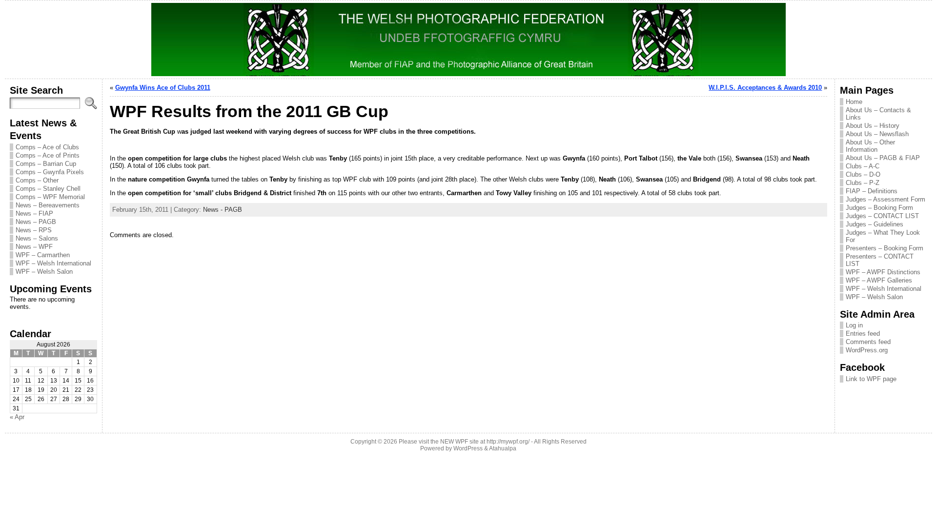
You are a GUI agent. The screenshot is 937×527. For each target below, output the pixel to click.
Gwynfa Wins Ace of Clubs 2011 (162, 87)
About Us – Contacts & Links (878, 113)
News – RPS (34, 230)
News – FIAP (34, 213)
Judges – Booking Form (879, 207)
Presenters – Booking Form (884, 248)
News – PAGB (36, 221)
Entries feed (863, 333)
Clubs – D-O (863, 174)
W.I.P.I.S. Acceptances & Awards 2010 (765, 87)
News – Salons (37, 238)
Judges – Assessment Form (885, 199)
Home (854, 101)
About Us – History (872, 125)
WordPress (468, 448)
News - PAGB (222, 209)
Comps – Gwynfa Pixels (50, 172)
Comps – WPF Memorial (50, 197)
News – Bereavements (48, 205)
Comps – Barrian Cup (46, 163)
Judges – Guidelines (874, 224)
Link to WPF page (871, 379)
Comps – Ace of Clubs (47, 147)
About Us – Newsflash (877, 134)
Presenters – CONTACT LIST (880, 260)
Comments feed (868, 341)
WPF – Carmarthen (43, 255)
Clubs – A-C (862, 166)
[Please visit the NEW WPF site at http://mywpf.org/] (469, 39)
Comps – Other (37, 180)
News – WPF (34, 246)
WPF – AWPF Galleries (879, 280)
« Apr (17, 417)
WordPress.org (867, 350)
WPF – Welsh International (53, 263)
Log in (854, 325)
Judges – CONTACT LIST (882, 216)
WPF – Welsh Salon (44, 271)
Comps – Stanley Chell (48, 188)
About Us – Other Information (870, 146)
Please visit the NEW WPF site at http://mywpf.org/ (464, 441)
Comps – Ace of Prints (48, 155)
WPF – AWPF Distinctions (883, 272)
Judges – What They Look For (883, 236)
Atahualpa (502, 448)
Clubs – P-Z (862, 182)
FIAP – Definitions (871, 191)
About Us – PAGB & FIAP (883, 158)
